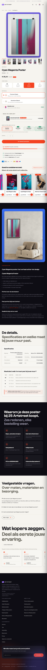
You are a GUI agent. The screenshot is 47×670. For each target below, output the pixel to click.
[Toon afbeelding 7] (35, 61)
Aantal (3, 135)
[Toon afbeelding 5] (24, 61)
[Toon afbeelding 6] (30, 61)
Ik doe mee (38, 655)
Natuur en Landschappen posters (31, 609)
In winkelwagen (23, 141)
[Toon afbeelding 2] (9, 61)
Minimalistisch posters (28, 607)
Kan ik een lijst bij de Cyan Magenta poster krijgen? (16, 512)
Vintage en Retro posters (7, 609)
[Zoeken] (36, 4)
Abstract (10, 10)
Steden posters (27, 604)
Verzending (4, 630)
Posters (6, 10)
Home (3, 10)
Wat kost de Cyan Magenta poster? (12, 498)
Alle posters (4, 618)
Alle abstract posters (38, 167)
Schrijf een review (8, 544)
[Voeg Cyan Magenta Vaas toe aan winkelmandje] (27, 194)
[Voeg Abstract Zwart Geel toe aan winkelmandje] (42, 194)
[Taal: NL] (39, 4)
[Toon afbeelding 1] (4, 61)
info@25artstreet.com (5, 595)
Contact (3, 641)
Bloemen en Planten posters (29, 612)
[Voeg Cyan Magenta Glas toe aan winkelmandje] (13, 194)
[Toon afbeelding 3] (14, 61)
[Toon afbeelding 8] (40, 61)
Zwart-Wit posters (5, 604)
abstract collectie (14, 307)
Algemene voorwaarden (7, 639)
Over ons (4, 624)
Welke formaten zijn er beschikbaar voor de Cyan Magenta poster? (20, 507)
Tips (3, 627)
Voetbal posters (5, 601)
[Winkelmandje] (43, 4)
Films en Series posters (29, 601)
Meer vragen (7, 517)
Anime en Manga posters (7, 615)
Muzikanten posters (28, 615)
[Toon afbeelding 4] (19, 61)
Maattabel (43, 81)
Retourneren (4, 633)
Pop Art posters (5, 612)
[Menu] (32, 4)
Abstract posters (5, 607)
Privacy (3, 636)
